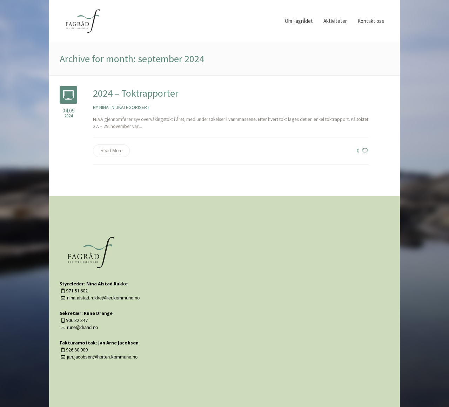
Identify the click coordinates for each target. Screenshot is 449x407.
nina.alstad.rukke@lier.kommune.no (103, 298)
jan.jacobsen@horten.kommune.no (102, 357)
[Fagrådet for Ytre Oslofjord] (91, 252)
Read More (111, 150)
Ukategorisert (132, 107)
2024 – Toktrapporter (136, 93)
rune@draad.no (82, 327)
